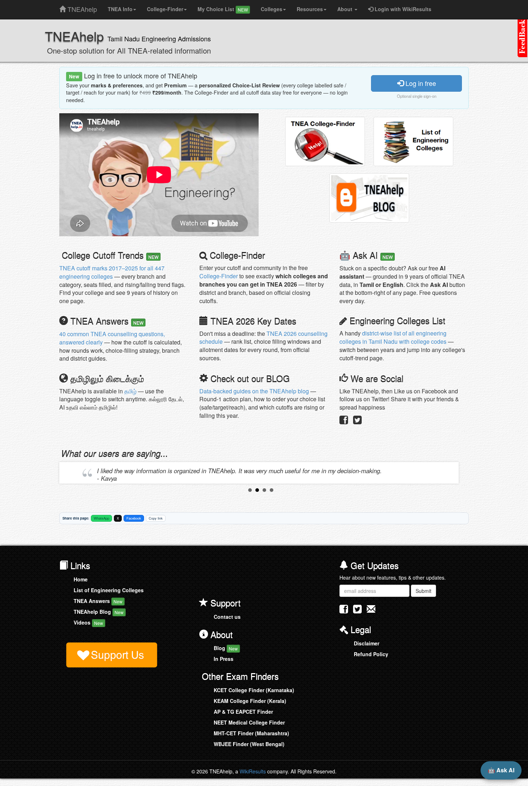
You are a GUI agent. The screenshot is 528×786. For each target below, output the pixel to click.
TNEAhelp (81, 7)
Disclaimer (366, 643)
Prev (70, 473)
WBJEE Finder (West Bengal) (249, 744)
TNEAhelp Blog (99, 611)
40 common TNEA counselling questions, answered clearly (112, 338)
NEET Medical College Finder (249, 722)
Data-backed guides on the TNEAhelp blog (254, 391)
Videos (88, 622)
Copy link (156, 518)
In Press (223, 658)
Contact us (227, 616)
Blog (226, 648)
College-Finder (165, 9)
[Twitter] (357, 421)
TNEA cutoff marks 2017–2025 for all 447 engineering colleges (112, 272)
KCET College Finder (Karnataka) (254, 690)
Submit (423, 590)
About (345, 9)
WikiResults (253, 771)
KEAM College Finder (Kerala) (250, 700)
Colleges (271, 9)
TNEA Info (120, 9)
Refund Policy (371, 654)
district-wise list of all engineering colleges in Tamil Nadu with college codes (392, 337)
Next (451, 473)
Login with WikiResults (402, 9)
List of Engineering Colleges (109, 590)
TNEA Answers (98, 600)
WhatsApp (101, 518)
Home (81, 579)
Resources (310, 9)
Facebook (133, 518)
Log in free (420, 83)
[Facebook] (343, 421)
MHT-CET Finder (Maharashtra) (251, 733)
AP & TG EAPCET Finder (243, 711)
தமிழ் (130, 391)
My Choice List (223, 9)
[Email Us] (371, 609)
